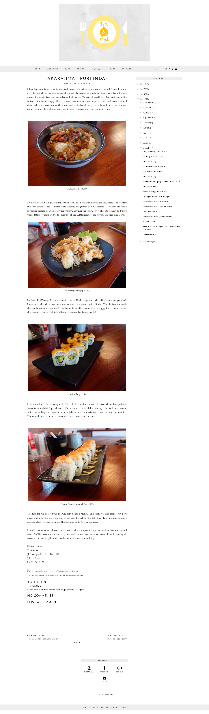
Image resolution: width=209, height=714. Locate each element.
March (146, 147)
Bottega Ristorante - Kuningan (156, 196)
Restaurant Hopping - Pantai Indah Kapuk (161, 181)
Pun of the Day (149, 161)
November (148, 107)
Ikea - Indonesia (150, 211)
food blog (38, 589)
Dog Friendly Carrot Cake (155, 151)
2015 (142, 99)
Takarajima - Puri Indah (153, 171)
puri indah (68, 589)
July (145, 127)
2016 (142, 94)
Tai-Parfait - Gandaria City (154, 166)
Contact (126, 69)
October (147, 112)
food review (49, 589)
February (147, 241)
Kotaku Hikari (149, 221)
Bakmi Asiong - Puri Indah (155, 191)
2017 (142, 89)
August (146, 122)
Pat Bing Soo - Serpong (153, 156)
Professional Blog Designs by (104, 707)
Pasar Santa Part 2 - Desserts (155, 201)
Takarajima (79, 589)
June (145, 132)
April (145, 142)
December (148, 102)
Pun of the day (149, 186)
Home (37, 69)
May (145, 137)
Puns (112, 69)
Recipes (81, 69)
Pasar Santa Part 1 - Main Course (157, 206)
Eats (67, 69)
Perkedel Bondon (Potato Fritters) (158, 216)
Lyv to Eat (108, 694)
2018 (142, 83)
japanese (59, 589)
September (148, 117)
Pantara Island (149, 234)
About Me (52, 69)
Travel (96, 69)
